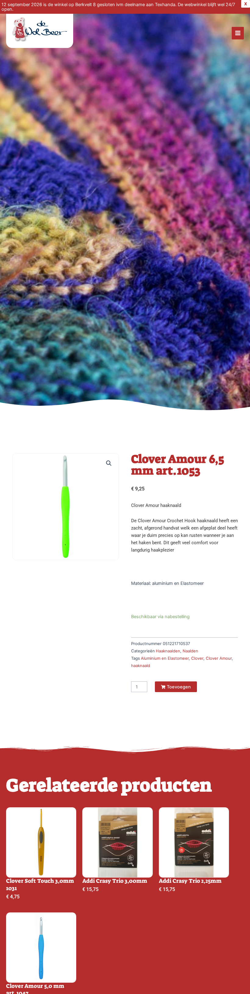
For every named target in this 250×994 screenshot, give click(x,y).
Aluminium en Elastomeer (165, 658)
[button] (108, 463)
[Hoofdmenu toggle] (238, 33)
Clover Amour (219, 658)
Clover (197, 658)
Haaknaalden (168, 650)
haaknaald (140, 665)
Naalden (190, 650)
